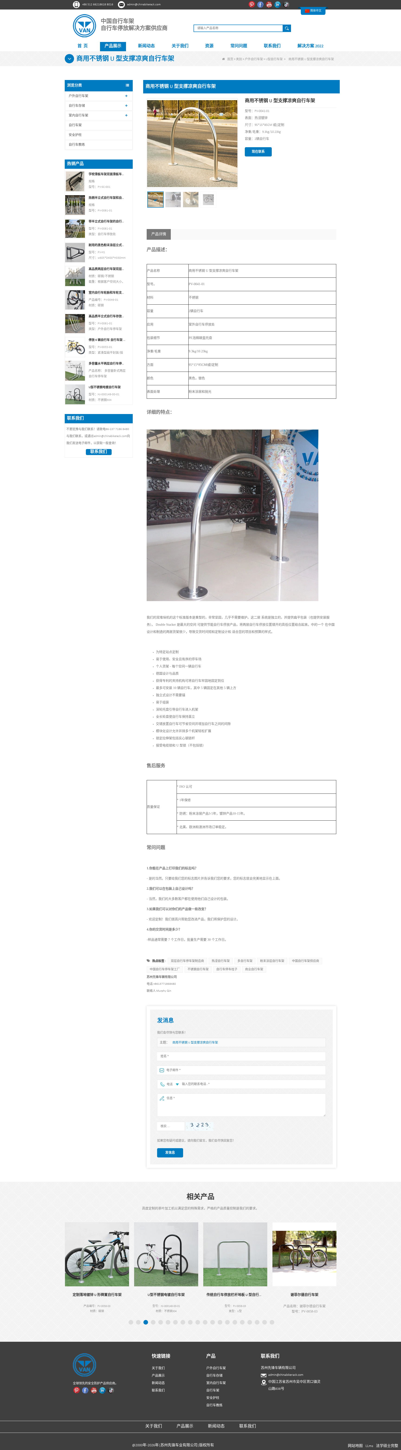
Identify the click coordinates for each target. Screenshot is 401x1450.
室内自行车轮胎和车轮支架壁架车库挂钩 (107, 292)
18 (257, 1322)
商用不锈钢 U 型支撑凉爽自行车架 (195, 1042)
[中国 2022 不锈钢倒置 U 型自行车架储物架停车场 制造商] (320, 1254)
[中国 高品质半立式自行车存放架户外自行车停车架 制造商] (75, 323)
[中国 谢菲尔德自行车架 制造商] (251, 1254)
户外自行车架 (254, 59)
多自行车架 (244, 960)
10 (197, 1322)
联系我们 (272, 46)
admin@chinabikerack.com (144, 4)
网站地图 (355, 1446)
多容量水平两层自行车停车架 (107, 363)
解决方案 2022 (310, 46)
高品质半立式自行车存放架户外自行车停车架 (107, 316)
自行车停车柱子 (226, 969)
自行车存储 (77, 106)
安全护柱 (75, 135)
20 (272, 1322)
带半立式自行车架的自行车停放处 (107, 221)
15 (235, 1322)
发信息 (170, 1152)
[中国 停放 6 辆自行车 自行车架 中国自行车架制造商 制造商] (75, 347)
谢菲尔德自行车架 (251, 1295)
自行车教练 (77, 145)
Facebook (261, 4)
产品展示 (113, 46)
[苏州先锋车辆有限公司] (84, 25)
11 (205, 1322)
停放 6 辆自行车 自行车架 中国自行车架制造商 (107, 339)
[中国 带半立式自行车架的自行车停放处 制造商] (75, 228)
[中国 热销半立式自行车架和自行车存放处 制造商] (75, 205)
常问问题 (238, 46)
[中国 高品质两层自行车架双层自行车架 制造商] (75, 275)
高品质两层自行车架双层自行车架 (107, 269)
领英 (278, 4)
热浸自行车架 (221, 960)
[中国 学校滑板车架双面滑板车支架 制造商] (75, 181)
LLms (369, 1446)
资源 (209, 46)
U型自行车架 (274, 59)
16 (242, 1322)
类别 (239, 59)
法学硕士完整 (387, 1446)
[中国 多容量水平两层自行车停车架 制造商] (75, 370)
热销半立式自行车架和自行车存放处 (107, 197)
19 (264, 1322)
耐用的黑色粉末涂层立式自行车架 (107, 245)
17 (249, 1322)
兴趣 (252, 4)
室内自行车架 (78, 115)
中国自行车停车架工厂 (165, 969)
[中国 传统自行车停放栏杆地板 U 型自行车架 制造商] (182, 1254)
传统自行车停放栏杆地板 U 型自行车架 (181, 1295)
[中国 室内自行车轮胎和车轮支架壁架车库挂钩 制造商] (75, 299)
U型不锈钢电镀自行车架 (105, 387)
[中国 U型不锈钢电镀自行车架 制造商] (75, 394)
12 (212, 1322)
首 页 (83, 46)
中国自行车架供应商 (305, 960)
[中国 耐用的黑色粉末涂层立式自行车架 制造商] (75, 252)
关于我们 (180, 46)
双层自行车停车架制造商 (187, 960)
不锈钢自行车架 (198, 969)
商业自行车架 (254, 969)
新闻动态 (146, 46)
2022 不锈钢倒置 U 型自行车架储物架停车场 (320, 1295)
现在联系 (258, 151)
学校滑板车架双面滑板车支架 (107, 174)
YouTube (269, 4)
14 (227, 1322)
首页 (230, 59)
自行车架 (75, 125)
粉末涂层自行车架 (272, 960)
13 (220, 1322)
